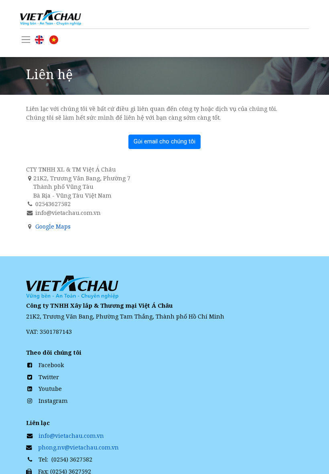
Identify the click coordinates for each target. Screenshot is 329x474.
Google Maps (53, 226)
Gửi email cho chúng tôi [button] (164, 141)
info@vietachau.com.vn (71, 435)
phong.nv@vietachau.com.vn (78, 447)
